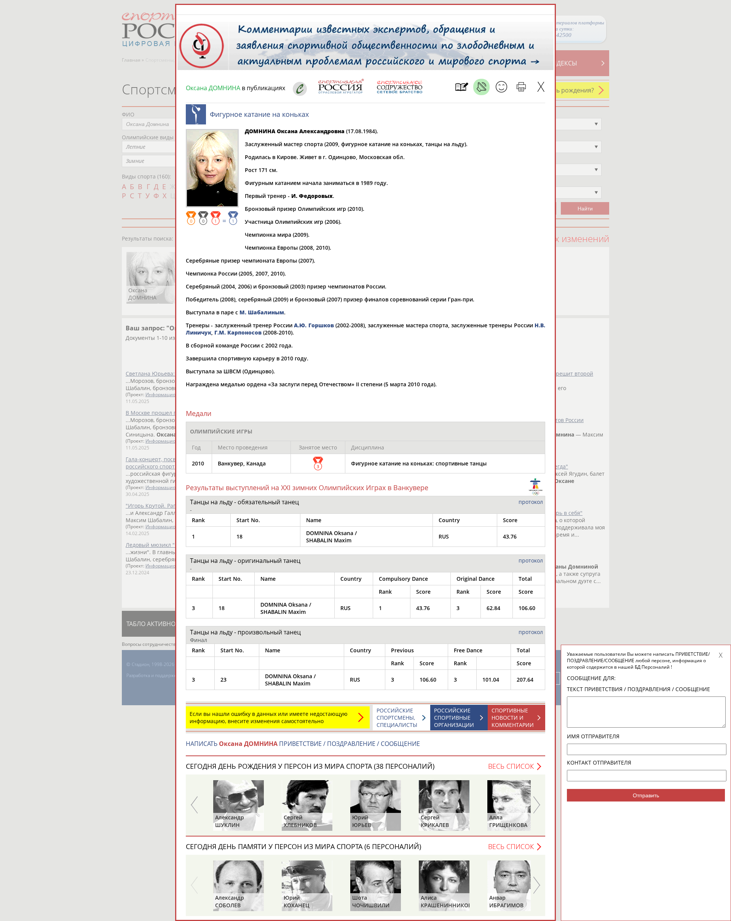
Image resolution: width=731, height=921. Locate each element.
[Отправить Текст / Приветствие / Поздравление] (501, 87)
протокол (531, 501)
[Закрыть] (541, 87)
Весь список (511, 766)
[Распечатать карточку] (521, 87)
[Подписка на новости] (461, 87)
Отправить (646, 795)
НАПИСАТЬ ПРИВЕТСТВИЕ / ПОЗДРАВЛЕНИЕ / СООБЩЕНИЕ (303, 743)
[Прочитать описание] (481, 87)
